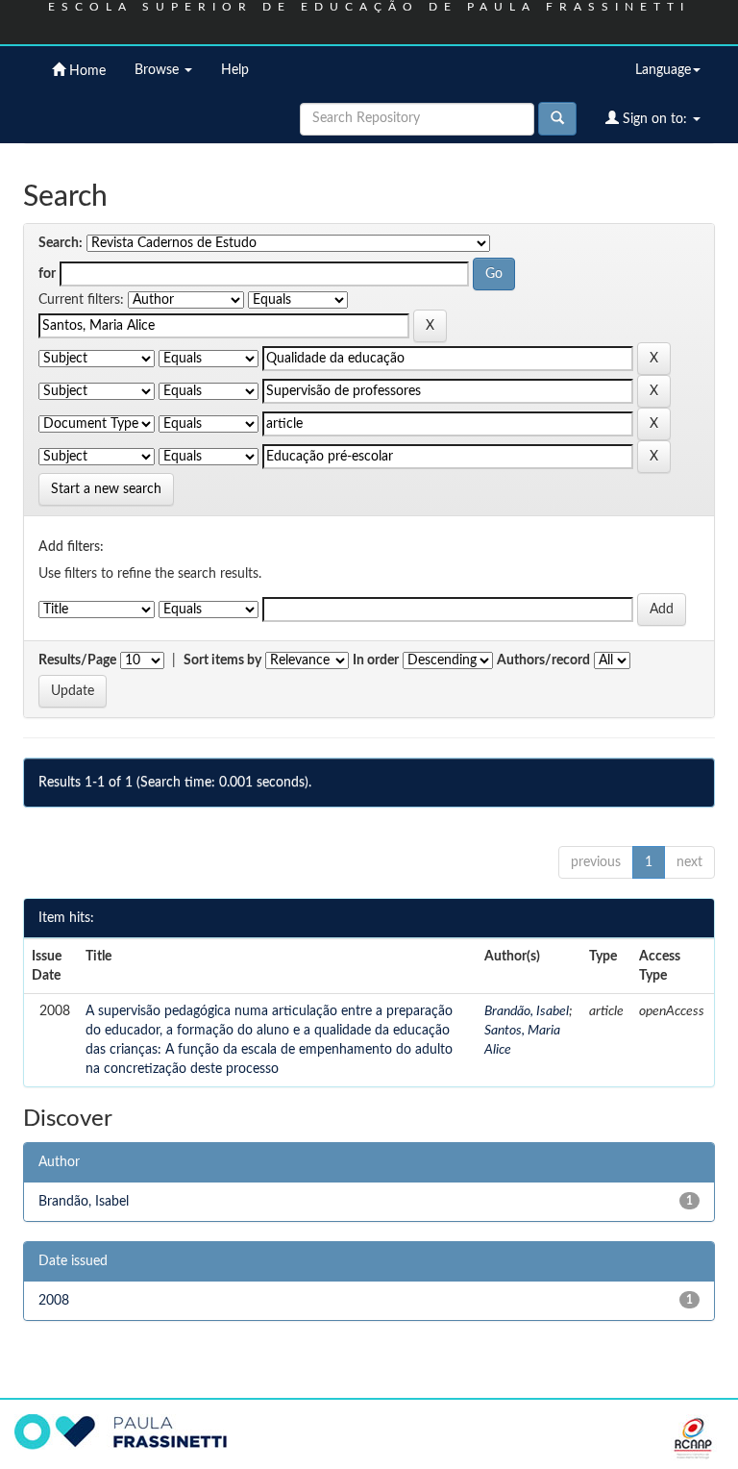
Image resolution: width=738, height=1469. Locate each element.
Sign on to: (655, 119)
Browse (159, 70)
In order (376, 660)
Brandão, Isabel (526, 1011)
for (47, 274)
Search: (60, 243)
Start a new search (106, 489)
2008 (53, 1300)
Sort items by (222, 660)
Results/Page (77, 660)
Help (235, 70)
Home (85, 71)
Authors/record (543, 660)
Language (663, 70)
